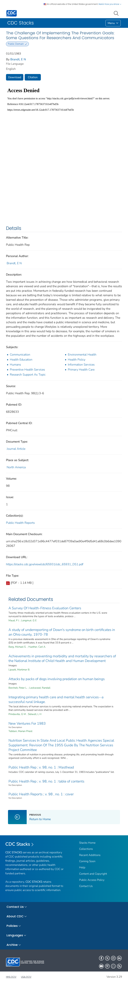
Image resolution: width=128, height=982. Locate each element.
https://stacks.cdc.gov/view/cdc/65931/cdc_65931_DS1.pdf (44, 564)
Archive (12, 945)
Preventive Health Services (27, 370)
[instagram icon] (113, 958)
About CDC (15, 916)
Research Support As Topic (28, 375)
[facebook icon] (101, 958)
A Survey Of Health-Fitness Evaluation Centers (44, 608)
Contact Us (86, 886)
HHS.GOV (11, 976)
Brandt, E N (18, 59)
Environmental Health (82, 355)
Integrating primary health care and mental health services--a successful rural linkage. (56, 699)
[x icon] (107, 958)
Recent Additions (89, 855)
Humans (15, 365)
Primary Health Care (81, 370)
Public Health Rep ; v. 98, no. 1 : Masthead (41, 767)
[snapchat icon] (113, 966)
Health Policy (76, 360)
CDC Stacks (17, 844)
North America (16, 467)
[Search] (117, 13)
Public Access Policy (91, 880)
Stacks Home (87, 843)
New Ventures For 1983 (27, 723)
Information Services (81, 365)
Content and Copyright (93, 874)
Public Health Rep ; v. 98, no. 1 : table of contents (46, 781)
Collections (86, 849)
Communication (20, 355)
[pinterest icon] (107, 966)
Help (82, 867)
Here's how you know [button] (109, 4)
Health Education (21, 360)
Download (14, 77)
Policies (12, 926)
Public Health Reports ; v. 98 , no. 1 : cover (41, 794)
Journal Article (16, 449)
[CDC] (11, 13)
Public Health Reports (20, 523)
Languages (14, 935)
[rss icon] (119, 966)
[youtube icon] (101, 966)
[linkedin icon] (119, 958)
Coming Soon (87, 861)
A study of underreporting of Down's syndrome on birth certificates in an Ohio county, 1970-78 (61, 632)
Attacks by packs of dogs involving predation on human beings (56, 679)
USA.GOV (26, 976)
